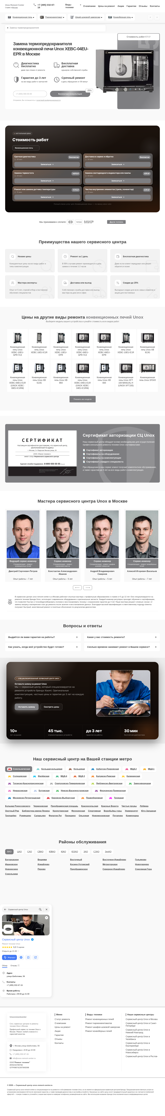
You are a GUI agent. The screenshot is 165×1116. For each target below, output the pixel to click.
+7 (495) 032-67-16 (46, 6)
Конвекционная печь (22, 17)
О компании (89, 6)
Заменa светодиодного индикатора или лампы (108, 173)
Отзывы (143, 6)
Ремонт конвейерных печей (98, 1031)
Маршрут (11, 957)
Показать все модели (83, 399)
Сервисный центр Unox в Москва (142, 1019)
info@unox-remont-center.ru (24, 1058)
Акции (121, 6)
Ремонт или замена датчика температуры (34, 189)
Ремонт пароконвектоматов (98, 1023)
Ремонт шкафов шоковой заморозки (102, 1027)
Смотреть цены (51, 707)
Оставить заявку (26, 707)
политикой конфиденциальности (48, 100)
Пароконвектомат (53, 17)
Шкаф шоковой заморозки (87, 17)
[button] (77, 587)
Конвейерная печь (122, 17)
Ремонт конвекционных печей (99, 1019)
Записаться (46, 164)
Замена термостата (24, 173)
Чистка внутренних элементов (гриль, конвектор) (109, 189)
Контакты (155, 6)
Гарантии (131, 6)
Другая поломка (116, 222)
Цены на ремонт (106, 6)
